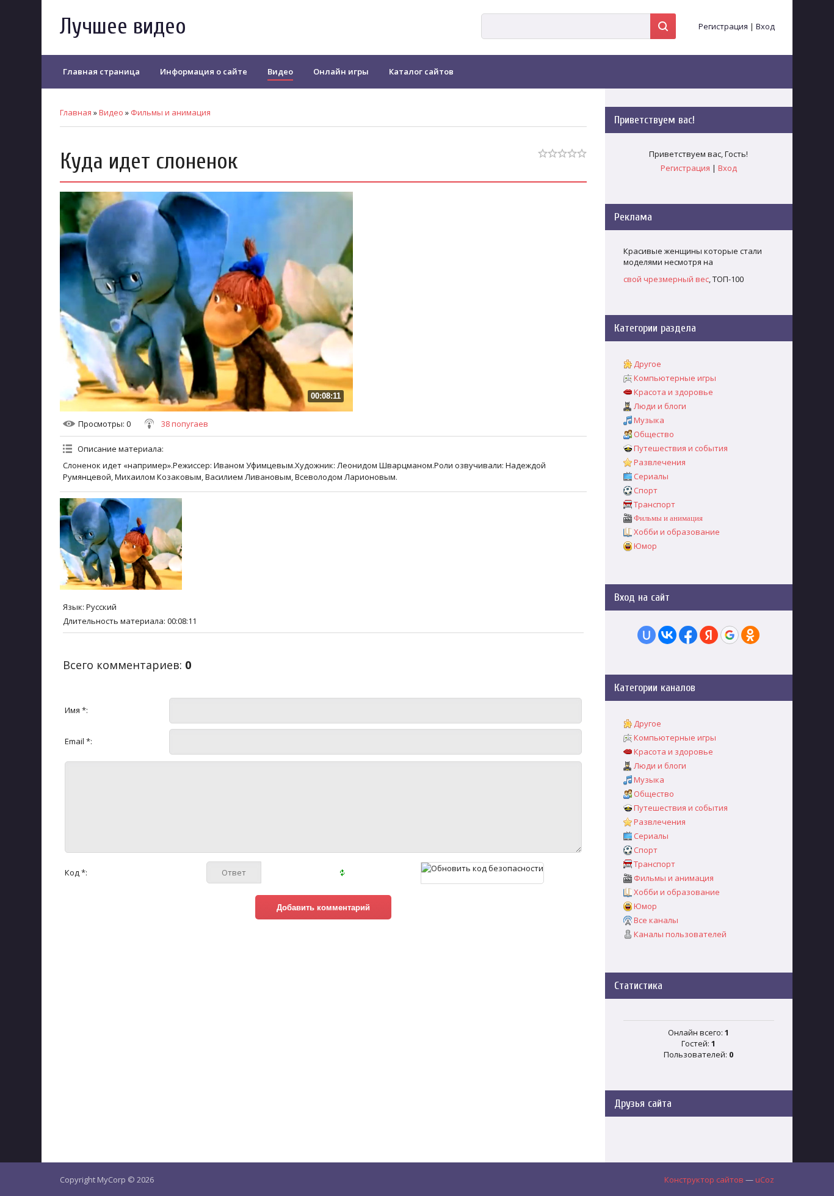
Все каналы (656, 920)
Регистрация (723, 26)
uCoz (764, 1179)
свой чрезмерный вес (666, 279)
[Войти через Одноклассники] (750, 635)
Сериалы (651, 476)
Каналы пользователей (680, 934)
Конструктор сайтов (704, 1179)
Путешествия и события (681, 448)
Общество (654, 434)
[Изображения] (121, 544)
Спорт (646, 490)
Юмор (645, 545)
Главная (76, 112)
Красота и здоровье (673, 391)
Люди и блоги (660, 405)
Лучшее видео (123, 26)
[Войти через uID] (646, 635)
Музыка (649, 420)
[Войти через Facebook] (688, 635)
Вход (765, 26)
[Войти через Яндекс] (709, 635)
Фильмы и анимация (171, 112)
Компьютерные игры (675, 377)
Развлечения (660, 462)
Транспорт (654, 504)
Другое (647, 363)
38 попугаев (184, 423)
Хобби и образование (677, 531)
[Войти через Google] (729, 635)
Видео (111, 112)
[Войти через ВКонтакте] (667, 635)
